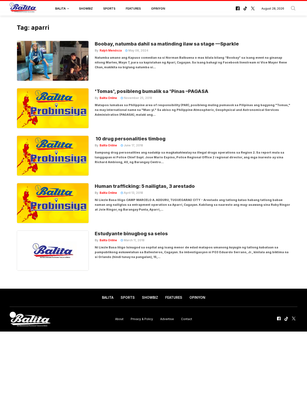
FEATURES (133, 8)
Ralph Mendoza (111, 50)
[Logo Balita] (23, 9)
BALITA (60, 8)
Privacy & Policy (142, 319)
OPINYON (158, 8)
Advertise (167, 319)
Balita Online (108, 98)
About (119, 319)
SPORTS (109, 8)
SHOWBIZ (86, 8)
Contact (186, 319)
